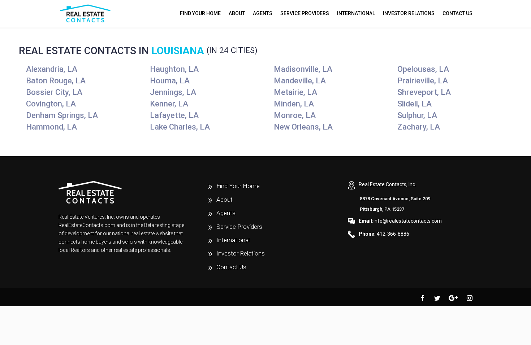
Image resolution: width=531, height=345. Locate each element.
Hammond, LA (51, 126)
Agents (262, 13)
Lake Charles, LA (180, 126)
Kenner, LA (169, 103)
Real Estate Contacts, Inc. (387, 184)
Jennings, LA (173, 92)
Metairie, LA (295, 92)
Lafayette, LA (174, 115)
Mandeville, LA (300, 80)
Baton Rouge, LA (56, 80)
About (237, 13)
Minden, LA (294, 103)
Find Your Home (200, 13)
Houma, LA (170, 80)
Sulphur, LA (417, 115)
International (356, 13)
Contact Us (457, 13)
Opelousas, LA (423, 69)
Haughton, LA (174, 69)
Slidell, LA (414, 103)
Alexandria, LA (51, 69)
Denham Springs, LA (62, 115)
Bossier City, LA (54, 92)
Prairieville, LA (422, 80)
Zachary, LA (418, 126)
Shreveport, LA (424, 92)
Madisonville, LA (303, 69)
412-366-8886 (384, 234)
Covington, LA (51, 103)
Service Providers (304, 13)
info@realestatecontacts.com (400, 221)
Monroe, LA (295, 115)
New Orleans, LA (303, 126)
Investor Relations (409, 13)
